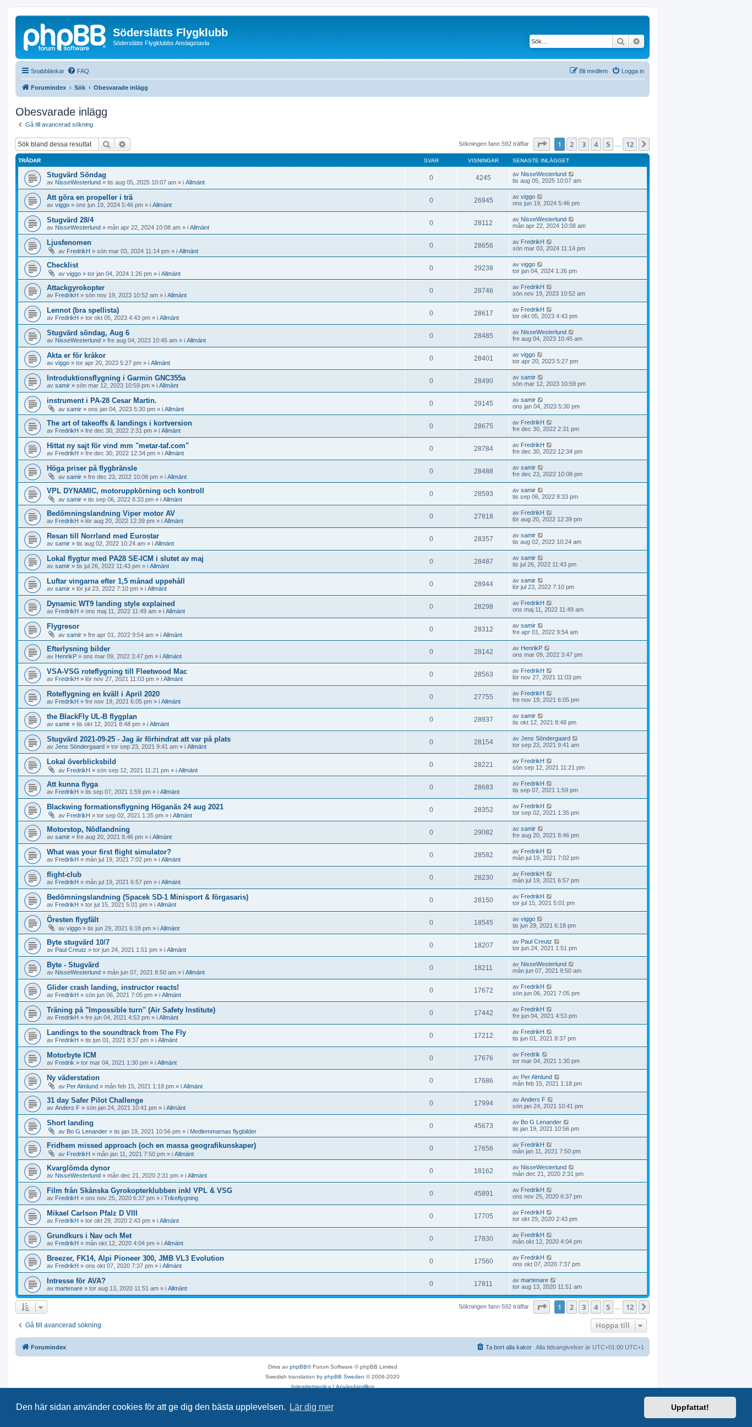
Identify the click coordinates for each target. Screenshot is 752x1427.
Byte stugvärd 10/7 (78, 942)
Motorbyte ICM (71, 1055)
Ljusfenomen (69, 242)
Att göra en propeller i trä (90, 197)
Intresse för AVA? (76, 1281)
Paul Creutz (70, 949)
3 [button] (584, 144)
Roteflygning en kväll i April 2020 (103, 694)
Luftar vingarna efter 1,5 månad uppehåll (116, 581)
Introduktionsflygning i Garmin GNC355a (116, 378)
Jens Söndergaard (80, 746)
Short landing (70, 1123)
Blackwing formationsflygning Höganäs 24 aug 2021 (135, 807)
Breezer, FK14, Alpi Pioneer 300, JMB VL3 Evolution (135, 1258)
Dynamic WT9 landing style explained (111, 604)
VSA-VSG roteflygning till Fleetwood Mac (117, 671)
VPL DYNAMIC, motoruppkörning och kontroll (125, 491)
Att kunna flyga (72, 784)
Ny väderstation (73, 1078)
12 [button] (630, 144)
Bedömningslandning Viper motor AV (111, 513)
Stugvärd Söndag (76, 175)
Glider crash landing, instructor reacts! (113, 987)
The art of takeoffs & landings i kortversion (119, 423)
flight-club (64, 874)
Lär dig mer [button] (312, 1407)
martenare (69, 1288)
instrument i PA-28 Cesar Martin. (102, 400)
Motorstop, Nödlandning (88, 829)
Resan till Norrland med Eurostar (103, 536)
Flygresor (63, 626)
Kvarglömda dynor (78, 1168)
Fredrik (64, 1062)
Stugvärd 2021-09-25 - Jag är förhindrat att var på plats (139, 739)
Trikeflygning (181, 1198)
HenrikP (66, 656)
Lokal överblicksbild (81, 762)
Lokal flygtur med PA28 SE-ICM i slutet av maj (125, 558)
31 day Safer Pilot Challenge (95, 1100)
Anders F (67, 1107)
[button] (541, 144)
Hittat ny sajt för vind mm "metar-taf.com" (118, 446)
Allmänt (195, 182)
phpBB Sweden (344, 1377)
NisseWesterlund (78, 182)
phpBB (298, 1367)
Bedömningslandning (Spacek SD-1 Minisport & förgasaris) (147, 897)
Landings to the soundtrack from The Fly (116, 1032)
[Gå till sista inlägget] (571, 174)
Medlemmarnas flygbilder (223, 1131)
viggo (62, 204)
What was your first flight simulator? (109, 852)
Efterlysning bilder (78, 649)
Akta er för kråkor (76, 355)
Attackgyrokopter (76, 288)
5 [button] (608, 144)
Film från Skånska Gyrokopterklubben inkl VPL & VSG (139, 1190)
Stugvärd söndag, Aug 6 (88, 333)
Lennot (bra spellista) (83, 310)
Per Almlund (82, 1086)
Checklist (62, 265)
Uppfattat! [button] (690, 1407)
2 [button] (572, 144)
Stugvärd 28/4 (70, 220)
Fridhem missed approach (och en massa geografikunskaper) (151, 1145)
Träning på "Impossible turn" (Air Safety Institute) (131, 1010)
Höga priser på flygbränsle (92, 468)
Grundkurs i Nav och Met (89, 1236)
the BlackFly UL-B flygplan (92, 716)
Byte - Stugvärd (73, 965)
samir (62, 385)
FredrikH (78, 251)
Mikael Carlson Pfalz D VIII (92, 1213)
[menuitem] (78, 71)
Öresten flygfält (73, 920)
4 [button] (596, 144)
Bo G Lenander (87, 1131)
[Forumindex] (65, 35)
